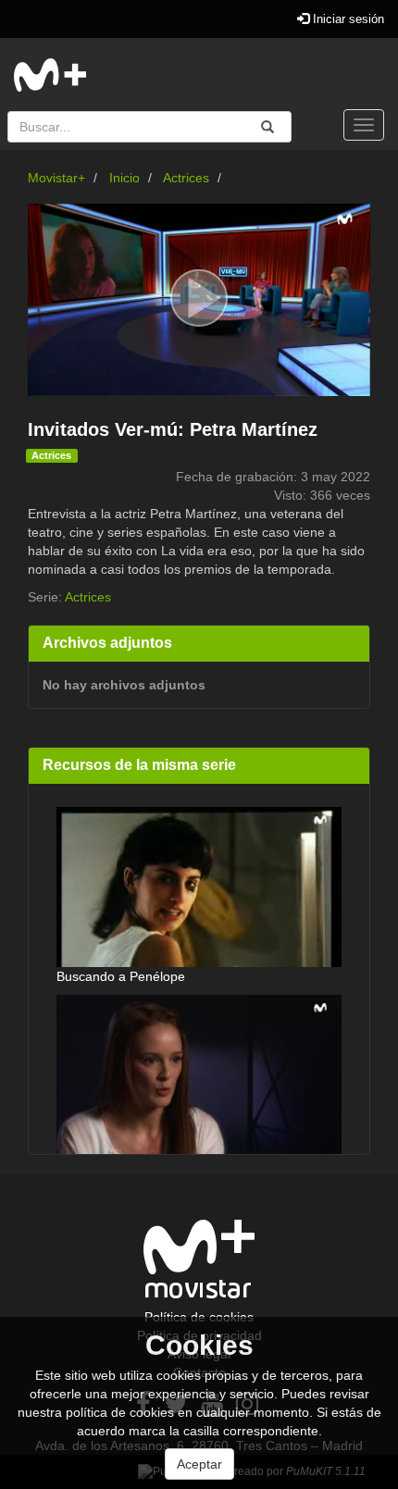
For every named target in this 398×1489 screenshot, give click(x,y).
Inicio (124, 177)
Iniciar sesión (346, 19)
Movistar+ (56, 177)
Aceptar (199, 1464)
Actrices (186, 177)
